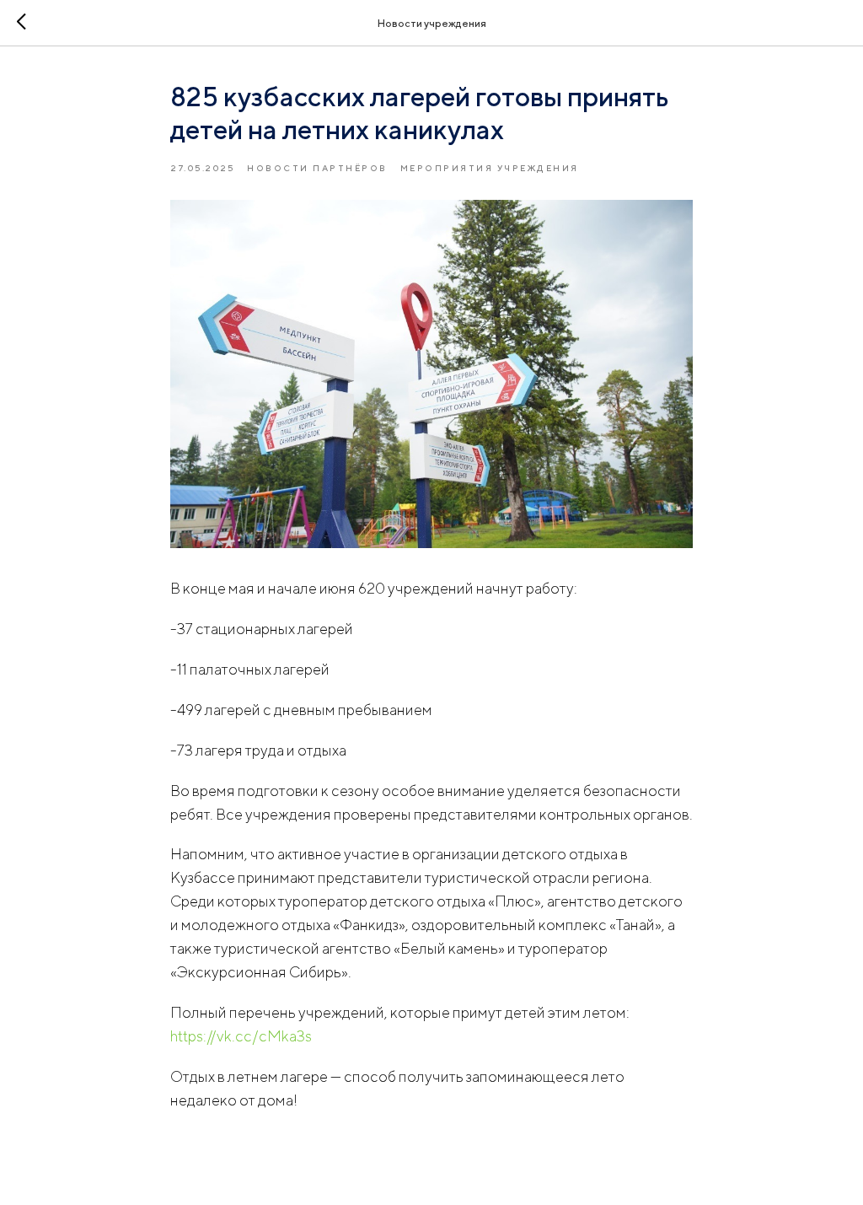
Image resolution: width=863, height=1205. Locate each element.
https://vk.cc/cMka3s (241, 1036)
